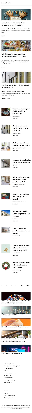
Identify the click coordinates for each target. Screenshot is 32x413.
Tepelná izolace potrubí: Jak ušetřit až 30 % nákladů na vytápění (21, 248)
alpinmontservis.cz (6, 2)
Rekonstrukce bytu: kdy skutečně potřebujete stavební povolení (21, 179)
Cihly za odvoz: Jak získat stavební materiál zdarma (21, 231)
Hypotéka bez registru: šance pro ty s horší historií (21, 196)
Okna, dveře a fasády (5, 98)
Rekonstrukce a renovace (18, 218)
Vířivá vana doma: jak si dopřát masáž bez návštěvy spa (21, 111)
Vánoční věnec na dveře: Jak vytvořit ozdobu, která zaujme (21, 265)
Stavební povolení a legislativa (19, 184)
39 (21, 285)
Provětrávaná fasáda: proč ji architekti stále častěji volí (20, 128)
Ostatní (2, 35)
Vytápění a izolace (16, 165)
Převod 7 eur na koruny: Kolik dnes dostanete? (14, 327)
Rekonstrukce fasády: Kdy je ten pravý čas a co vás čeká (21, 213)
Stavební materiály (16, 235)
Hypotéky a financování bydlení (19, 148)
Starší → (28, 285)
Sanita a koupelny (16, 116)
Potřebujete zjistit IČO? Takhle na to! (12, 315)
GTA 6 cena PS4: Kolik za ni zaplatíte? (12, 353)
